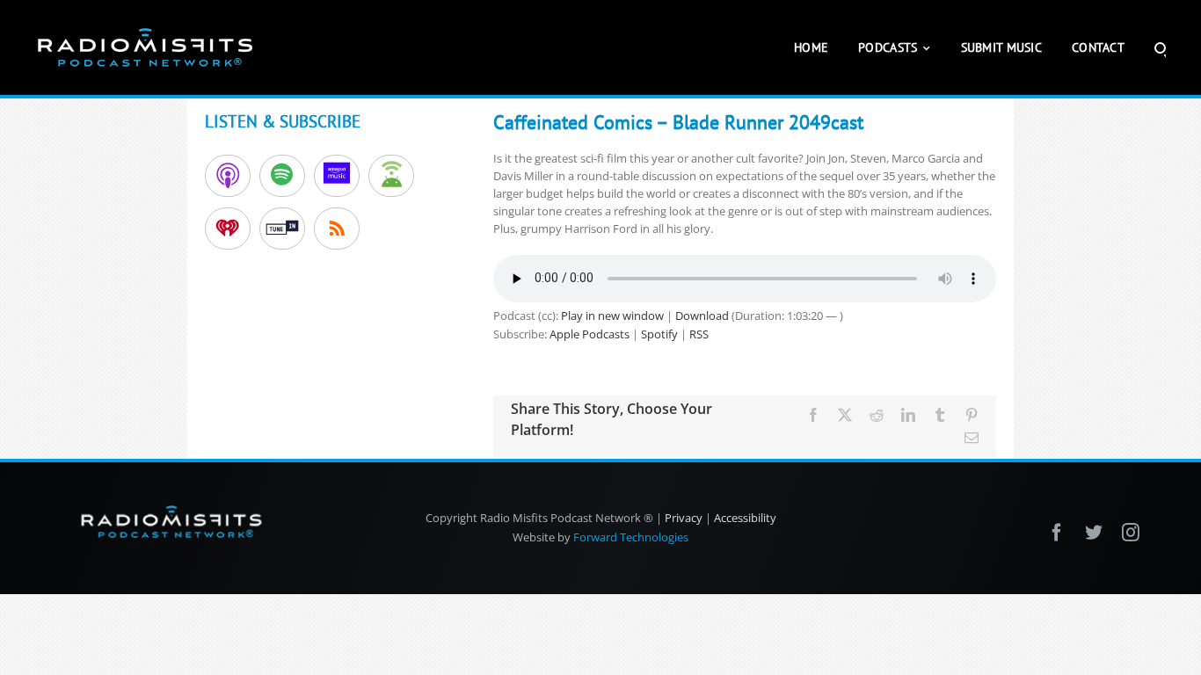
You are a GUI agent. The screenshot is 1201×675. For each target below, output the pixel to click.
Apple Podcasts (590, 334)
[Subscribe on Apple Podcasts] (228, 176)
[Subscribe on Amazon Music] (337, 176)
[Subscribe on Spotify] (282, 176)
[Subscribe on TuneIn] (282, 228)
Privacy (683, 518)
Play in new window (612, 315)
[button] (1160, 47)
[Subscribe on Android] (391, 176)
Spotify (659, 334)
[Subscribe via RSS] (337, 228)
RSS (699, 334)
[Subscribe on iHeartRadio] (228, 228)
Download (702, 315)
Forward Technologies (630, 537)
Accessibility (745, 518)
